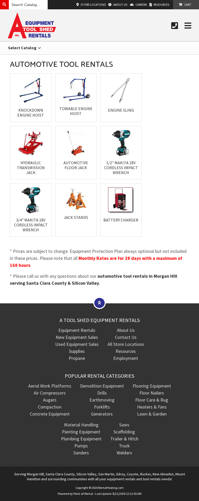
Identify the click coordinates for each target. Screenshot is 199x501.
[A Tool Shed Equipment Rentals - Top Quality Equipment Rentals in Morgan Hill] (32, 37)
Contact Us (126, 337)
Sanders (81, 453)
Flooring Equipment (152, 386)
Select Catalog (22, 47)
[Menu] (187, 25)
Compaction (49, 407)
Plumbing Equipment (81, 439)
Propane (77, 358)
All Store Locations (126, 344)
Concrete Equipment (50, 414)
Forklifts (102, 407)
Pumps (81, 446)
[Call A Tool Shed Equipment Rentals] (174, 26)
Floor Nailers (151, 393)
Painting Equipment (81, 432)
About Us (126, 330)
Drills (102, 393)
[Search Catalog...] (4, 4)
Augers (49, 400)
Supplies (77, 351)
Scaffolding (124, 432)
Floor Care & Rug (151, 400)
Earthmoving (102, 400)
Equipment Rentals (76, 330)
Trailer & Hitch (124, 439)
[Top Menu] (99, 303)
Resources (126, 351)
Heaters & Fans (152, 407)
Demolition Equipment (102, 386)
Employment (125, 358)
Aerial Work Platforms (49, 386)
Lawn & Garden (152, 414)
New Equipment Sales (77, 337)
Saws (124, 425)
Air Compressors (50, 393)
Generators (102, 414)
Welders (124, 453)
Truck (124, 446)
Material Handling (81, 425)
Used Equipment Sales (77, 344)
